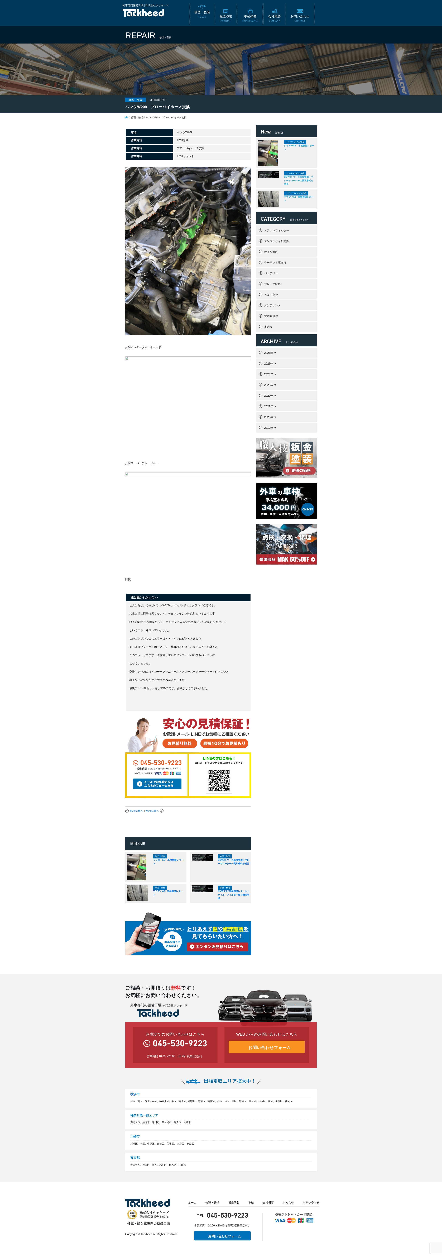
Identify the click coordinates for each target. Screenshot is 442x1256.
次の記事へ (152, 810)
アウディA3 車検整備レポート (299, 199)
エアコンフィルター (276, 230)
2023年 (268, 385)
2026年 (268, 352)
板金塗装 (233, 1202)
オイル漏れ (271, 251)
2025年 (268, 363)
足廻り (268, 326)
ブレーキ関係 (272, 284)
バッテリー (271, 273)
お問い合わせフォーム (269, 1047)
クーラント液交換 (275, 262)
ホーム (192, 1202)
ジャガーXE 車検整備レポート (299, 147)
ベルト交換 (271, 294)
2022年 (268, 395)
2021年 (268, 406)
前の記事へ (136, 810)
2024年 (268, 374)
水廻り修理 (271, 316)
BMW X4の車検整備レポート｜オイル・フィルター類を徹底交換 (233, 895)
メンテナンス (272, 305)
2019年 (268, 427)
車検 (251, 1202)
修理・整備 (212, 1202)
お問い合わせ (311, 1202)
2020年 (268, 417)
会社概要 (268, 1202)
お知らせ (288, 1202)
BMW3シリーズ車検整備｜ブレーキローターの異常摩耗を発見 (298, 180)
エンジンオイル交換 (276, 241)
